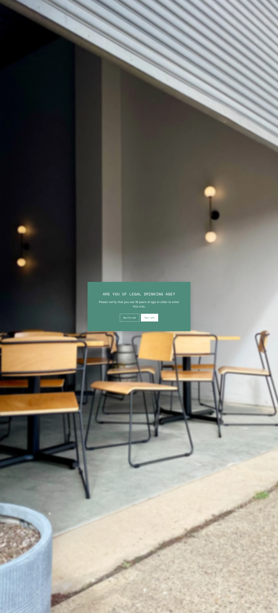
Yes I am (149, 317)
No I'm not (129, 317)
